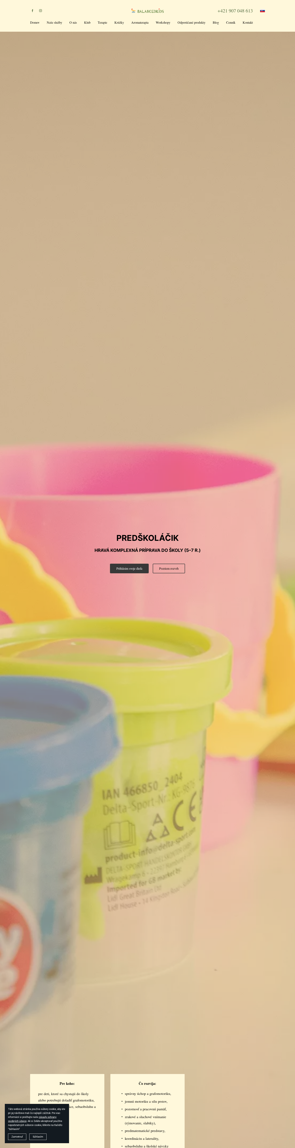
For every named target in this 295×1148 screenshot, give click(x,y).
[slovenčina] (262, 10)
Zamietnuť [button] (17, 1136)
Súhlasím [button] (38, 1136)
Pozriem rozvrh (169, 568)
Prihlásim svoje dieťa (129, 568)
